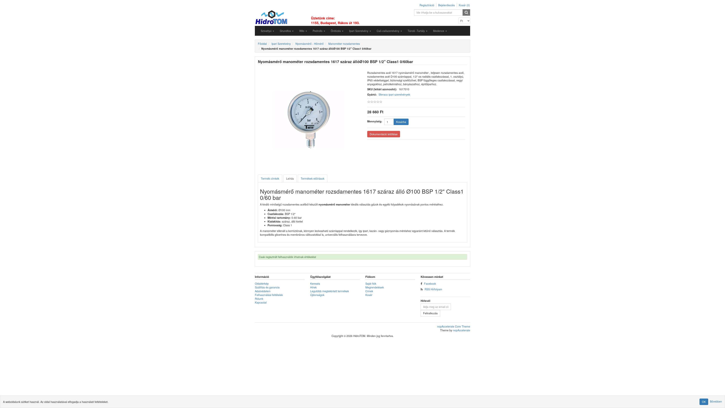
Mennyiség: (374, 121)
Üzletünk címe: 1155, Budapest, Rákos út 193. (335, 20)
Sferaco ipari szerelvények (394, 94)
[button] (267, 31)
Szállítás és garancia (267, 287)
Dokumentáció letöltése (384, 134)
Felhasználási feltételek (269, 295)
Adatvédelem (263, 291)
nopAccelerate (461, 330)
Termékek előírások (312, 178)
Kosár (368, 295)
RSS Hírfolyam (433, 289)
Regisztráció (427, 5)
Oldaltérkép (262, 283)
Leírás (290, 178)
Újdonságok (317, 295)
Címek (369, 291)
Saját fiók (370, 283)
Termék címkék (270, 178)
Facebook (430, 283)
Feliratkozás (430, 313)
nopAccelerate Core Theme (453, 326)
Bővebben (716, 401)
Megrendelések (374, 287)
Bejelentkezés (446, 5)
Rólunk (259, 299)
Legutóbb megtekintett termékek (329, 291)
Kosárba (401, 122)
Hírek (313, 287)
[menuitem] (267, 31)
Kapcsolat (261, 302)
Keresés (315, 283)
